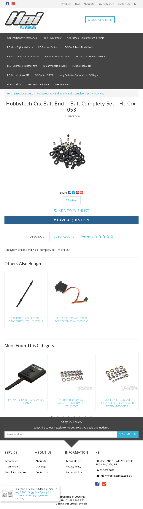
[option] (71, 152)
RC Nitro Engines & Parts (20, 47)
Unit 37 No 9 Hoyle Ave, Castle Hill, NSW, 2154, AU (114, 462)
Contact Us (124, 4)
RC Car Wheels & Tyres (54, 65)
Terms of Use (73, 461)
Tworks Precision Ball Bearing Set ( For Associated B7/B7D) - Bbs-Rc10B (117, 403)
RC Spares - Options (48, 47)
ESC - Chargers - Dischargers (22, 65)
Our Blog (40, 466)
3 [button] (63, 416)
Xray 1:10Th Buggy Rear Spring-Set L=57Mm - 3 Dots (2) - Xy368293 (33, 494)
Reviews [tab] (87, 236)
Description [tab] (38, 236)
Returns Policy (74, 472)
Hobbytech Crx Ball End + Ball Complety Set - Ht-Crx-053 (70, 93)
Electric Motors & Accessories (91, 56)
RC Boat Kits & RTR (81, 65)
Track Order (12, 466)
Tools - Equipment (51, 37)
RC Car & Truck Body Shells (79, 47)
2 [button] (57, 416)
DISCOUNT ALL (23, 93)
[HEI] (24, 20)
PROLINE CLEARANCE (38, 84)
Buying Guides (106, 4)
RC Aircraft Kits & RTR (18, 75)
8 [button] (91, 416)
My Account (11, 461)
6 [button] (80, 416)
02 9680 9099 (106, 470)
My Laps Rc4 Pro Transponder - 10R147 (26, 401)
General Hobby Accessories (22, 37)
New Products (14, 84)
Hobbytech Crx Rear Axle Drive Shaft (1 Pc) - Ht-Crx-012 (26, 320)
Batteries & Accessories (57, 56)
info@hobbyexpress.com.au (115, 475)
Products (66, 4)
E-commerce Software (67, 503)
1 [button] (52, 416)
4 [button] (69, 416)
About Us (89, 4)
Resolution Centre (15, 472)
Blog (77, 4)
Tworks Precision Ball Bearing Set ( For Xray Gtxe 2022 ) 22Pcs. (71, 403)
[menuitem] (70, 192)
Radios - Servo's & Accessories (23, 56)
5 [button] (74, 416)
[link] (97, 483)
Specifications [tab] (64, 236)
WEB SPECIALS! (62, 84)
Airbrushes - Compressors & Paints (85, 37)
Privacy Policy (73, 466)
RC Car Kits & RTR (44, 75)
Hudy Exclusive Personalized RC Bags (78, 75)
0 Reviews (72, 200)
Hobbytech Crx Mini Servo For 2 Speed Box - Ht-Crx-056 (71, 320)
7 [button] (85, 416)
